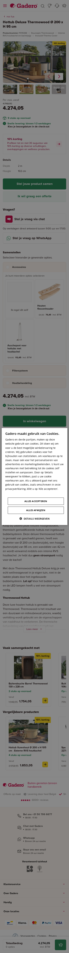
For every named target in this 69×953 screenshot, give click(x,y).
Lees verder (12, 492)
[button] (34, 518)
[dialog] (34, 476)
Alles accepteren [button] (35, 501)
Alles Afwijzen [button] (35, 510)
